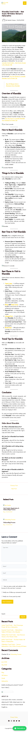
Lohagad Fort (9, 316)
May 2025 (4, 665)
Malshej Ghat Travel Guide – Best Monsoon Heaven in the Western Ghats (13, 636)
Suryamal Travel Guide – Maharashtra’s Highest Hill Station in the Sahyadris (12, 631)
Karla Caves (14, 305)
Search (3, 614)
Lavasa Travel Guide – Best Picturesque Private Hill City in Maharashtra (12, 626)
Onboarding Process (9, 522)
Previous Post (14, 485)
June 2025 (4, 662)
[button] (19, 728)
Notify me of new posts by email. (12, 596)
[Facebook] (9, 721)
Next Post (14, 488)
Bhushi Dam (8, 328)
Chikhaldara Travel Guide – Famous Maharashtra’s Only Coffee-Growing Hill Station (14, 645)
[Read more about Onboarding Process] (9, 519)
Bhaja (7, 305)
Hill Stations (5, 675)
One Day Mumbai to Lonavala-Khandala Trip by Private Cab (14, 77)
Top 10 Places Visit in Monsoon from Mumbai (13, 85)
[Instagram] (11, 721)
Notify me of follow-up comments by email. (14, 592)
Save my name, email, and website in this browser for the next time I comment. (14, 587)
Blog (4, 512)
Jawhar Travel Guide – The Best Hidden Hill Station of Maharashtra (13, 640)
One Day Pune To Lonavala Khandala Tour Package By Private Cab (13, 119)
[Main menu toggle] (24, 3)
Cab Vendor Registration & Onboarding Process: (11, 509)
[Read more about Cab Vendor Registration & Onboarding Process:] (7, 505)
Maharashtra (5, 681)
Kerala (3, 678)
